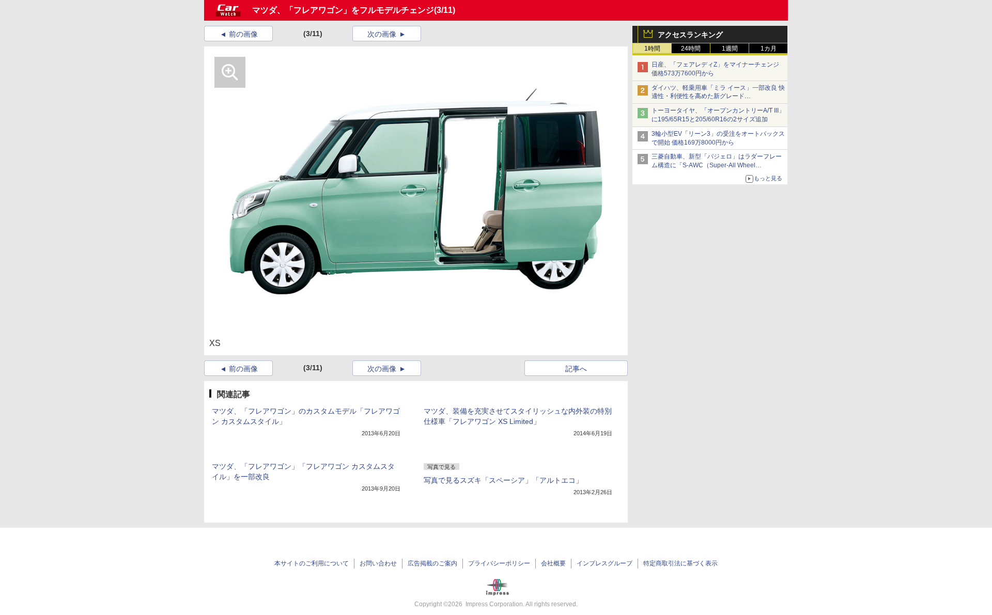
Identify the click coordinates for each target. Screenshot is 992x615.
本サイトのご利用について (311, 563)
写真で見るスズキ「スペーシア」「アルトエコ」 (503, 480)
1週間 (730, 48)
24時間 (691, 48)
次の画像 (381, 34)
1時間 (652, 48)
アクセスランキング (690, 34)
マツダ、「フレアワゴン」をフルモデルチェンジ (343, 10)
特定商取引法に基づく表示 (680, 563)
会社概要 (553, 563)
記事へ (576, 369)
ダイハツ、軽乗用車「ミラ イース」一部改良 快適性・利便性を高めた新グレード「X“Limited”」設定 (718, 96)
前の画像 (243, 34)
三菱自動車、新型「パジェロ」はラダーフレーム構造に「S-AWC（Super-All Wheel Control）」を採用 (717, 165)
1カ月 (769, 48)
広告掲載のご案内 (432, 563)
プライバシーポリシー (499, 563)
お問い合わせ (378, 563)
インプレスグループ (604, 563)
